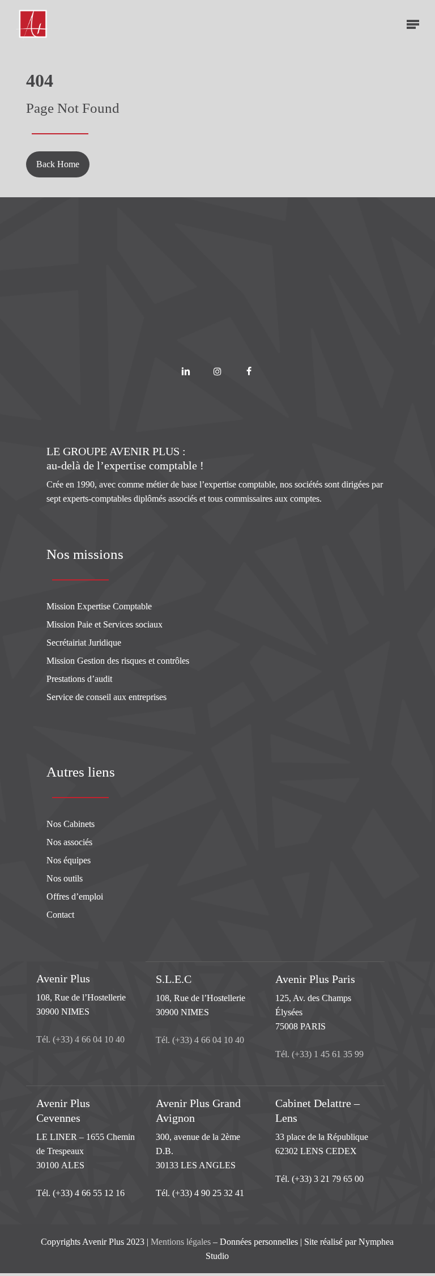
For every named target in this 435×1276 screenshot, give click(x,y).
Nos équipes (68, 860)
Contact (60, 914)
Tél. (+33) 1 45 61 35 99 (319, 1054)
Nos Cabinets (70, 824)
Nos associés (69, 842)
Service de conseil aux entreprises (106, 697)
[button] (413, 23)
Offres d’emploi (74, 896)
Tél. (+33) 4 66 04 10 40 (80, 1039)
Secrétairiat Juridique (83, 642)
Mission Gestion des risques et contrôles (117, 660)
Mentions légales (181, 1242)
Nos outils (64, 878)
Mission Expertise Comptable (99, 606)
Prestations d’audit (79, 679)
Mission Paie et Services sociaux (104, 624)
